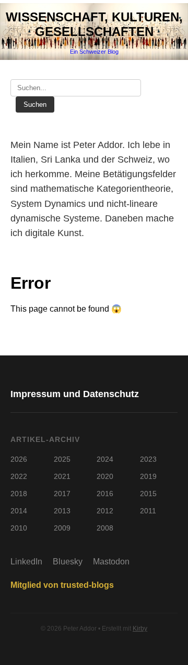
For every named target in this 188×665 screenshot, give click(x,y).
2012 (105, 511)
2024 (105, 459)
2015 (148, 493)
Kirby (140, 628)
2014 (18, 511)
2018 (18, 493)
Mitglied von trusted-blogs (62, 585)
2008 (105, 528)
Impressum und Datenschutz (74, 394)
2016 (105, 493)
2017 (62, 493)
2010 (18, 528)
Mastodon (111, 561)
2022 (18, 476)
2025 (62, 459)
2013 (62, 511)
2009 (62, 528)
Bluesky (68, 561)
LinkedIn (26, 561)
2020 (105, 476)
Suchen (35, 104)
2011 (148, 511)
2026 (18, 459)
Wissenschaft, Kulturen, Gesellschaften (94, 24)
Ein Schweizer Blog (94, 51)
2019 (148, 476)
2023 (148, 459)
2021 (62, 476)
